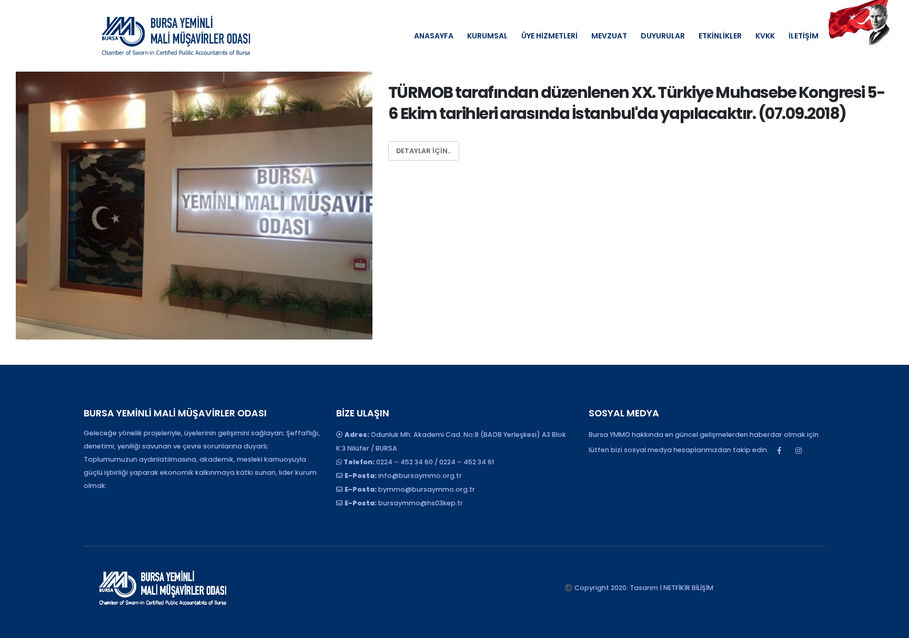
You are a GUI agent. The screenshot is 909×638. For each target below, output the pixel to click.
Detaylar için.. (423, 150)
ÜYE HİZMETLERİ (549, 36)
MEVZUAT (609, 36)
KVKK (765, 36)
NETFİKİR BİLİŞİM (688, 587)
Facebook (779, 450)
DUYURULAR (663, 36)
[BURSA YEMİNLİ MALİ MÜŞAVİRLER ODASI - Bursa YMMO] (176, 35)
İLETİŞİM (804, 36)
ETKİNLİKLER (720, 36)
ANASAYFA (433, 36)
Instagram (798, 450)
